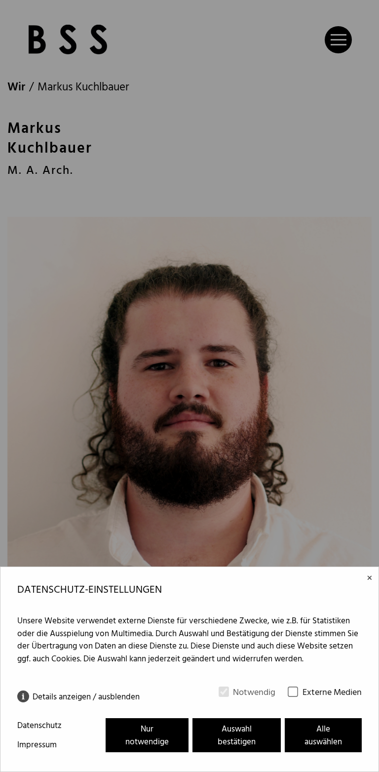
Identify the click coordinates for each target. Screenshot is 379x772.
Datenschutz (39, 726)
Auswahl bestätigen (237, 736)
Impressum (37, 745)
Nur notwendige (147, 736)
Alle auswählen (323, 736)
